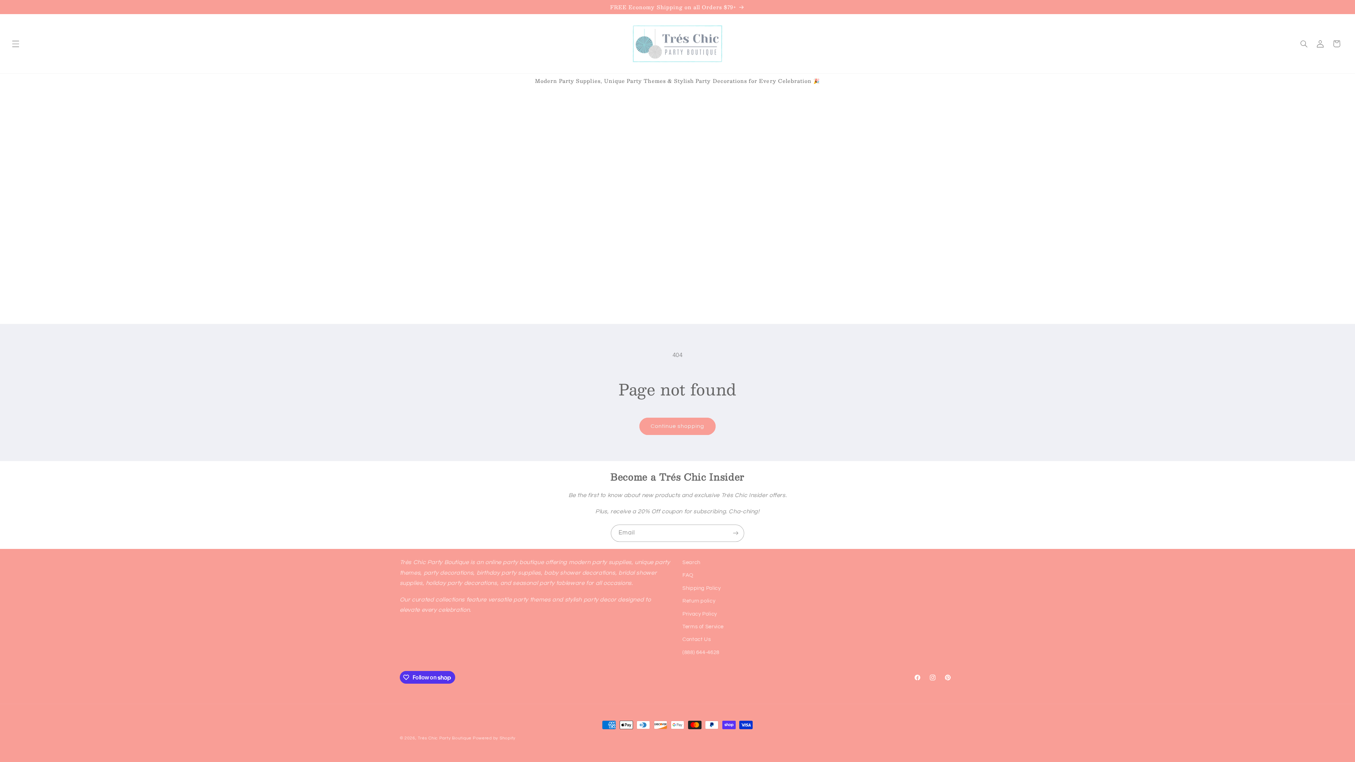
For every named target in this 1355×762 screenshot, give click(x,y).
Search (691, 562)
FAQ (687, 575)
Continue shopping (678, 426)
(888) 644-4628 (700, 652)
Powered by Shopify (494, 738)
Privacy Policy (699, 614)
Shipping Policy (701, 588)
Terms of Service (703, 626)
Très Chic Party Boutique (444, 738)
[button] (15, 44)
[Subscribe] (736, 533)
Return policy (698, 601)
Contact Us (696, 639)
